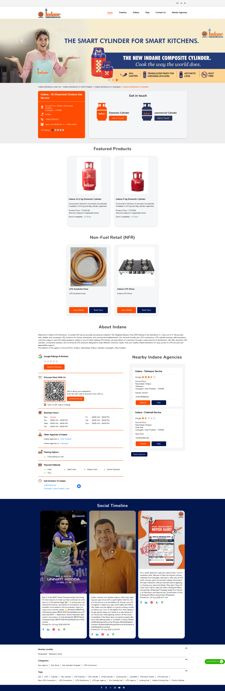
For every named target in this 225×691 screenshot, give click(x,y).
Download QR (75, 399)
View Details (78, 310)
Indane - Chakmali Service (148, 412)
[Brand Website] (124, 687)
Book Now (98, 310)
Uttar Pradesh (65, 439)
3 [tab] (116, 79)
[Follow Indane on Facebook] (101, 687)
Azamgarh (64, 443)
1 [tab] (108, 79)
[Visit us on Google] (106, 687)
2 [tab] (112, 79)
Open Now (72, 124)
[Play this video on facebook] (63, 553)
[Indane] (49, 12)
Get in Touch (118, 118)
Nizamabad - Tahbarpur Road (50, 654)
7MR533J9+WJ (50, 485)
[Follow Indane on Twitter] (110, 687)
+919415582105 (142, 438)
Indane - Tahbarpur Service (148, 371)
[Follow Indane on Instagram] (115, 687)
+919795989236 (142, 397)
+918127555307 (52, 119)
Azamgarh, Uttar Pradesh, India (56, 488)
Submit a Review (54, 367)
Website (143, 402)
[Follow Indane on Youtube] (119, 687)
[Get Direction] (79, 487)
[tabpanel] (112, 51)
